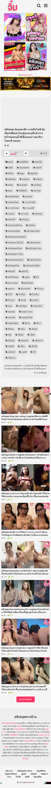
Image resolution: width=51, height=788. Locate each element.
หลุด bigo (22, 306)
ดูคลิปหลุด (28, 283)
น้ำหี (10, 294)
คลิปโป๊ (24, 271)
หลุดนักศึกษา (30, 741)
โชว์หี (18, 777)
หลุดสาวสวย (26, 312)
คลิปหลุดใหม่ (35, 260)
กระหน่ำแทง (13, 208)
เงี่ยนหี (34, 329)
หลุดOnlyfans (20, 729)
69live (10, 173)
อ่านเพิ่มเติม (41, 373)
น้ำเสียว (35, 294)
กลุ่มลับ (11, 214)
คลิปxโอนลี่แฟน (15, 225)
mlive (10, 185)
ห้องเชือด (38, 777)
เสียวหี (34, 346)
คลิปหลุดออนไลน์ (15, 260)
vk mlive (37, 185)
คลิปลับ (31, 225)
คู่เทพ (10, 162)
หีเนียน (11, 329)
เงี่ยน (22, 329)
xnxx (10, 191)
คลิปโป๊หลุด (13, 277)
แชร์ (44, 153)
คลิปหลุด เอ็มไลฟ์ (15, 242)
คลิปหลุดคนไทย (15, 248)
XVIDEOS (22, 191)
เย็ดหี (10, 168)
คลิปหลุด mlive (33, 231)
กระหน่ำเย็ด (30, 202)
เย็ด (9, 335)
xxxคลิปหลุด (13, 196)
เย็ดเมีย (11, 340)
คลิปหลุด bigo (14, 231)
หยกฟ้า (38, 168)
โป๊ (34, 352)
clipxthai (11, 179)
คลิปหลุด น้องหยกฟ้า (17, 237)
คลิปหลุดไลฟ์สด (32, 265)
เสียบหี (11, 346)
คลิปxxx (25, 219)
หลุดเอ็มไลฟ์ (26, 317)
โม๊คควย (11, 358)
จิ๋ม (37, 277)
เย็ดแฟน (24, 340)
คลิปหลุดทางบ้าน (24, 771)
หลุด (10, 306)
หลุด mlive (37, 306)
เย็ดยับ (20, 335)
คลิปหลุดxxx (34, 242)
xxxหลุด (28, 196)
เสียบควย (38, 340)
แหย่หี (23, 352)
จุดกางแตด (13, 283)
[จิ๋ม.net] (12, 6)
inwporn (25, 179)
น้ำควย (40, 289)
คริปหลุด (38, 214)
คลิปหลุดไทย (13, 265)
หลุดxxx (11, 312)
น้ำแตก (11, 300)
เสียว (22, 346)
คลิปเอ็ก (11, 271)
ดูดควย (11, 289)
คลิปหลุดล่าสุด (34, 248)
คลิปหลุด (5, 723)
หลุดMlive (23, 162)
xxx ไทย (36, 191)
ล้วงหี (23, 300)
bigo (22, 173)
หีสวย (27, 323)
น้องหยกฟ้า (24, 168)
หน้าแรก (9, 771)
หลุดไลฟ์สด (13, 323)
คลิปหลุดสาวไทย (15, 254)
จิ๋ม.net (25, 758)
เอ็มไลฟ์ (11, 352)
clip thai (33, 173)
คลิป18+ (11, 219)
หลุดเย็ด (38, 162)
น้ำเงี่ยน (21, 294)
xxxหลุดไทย (13, 202)
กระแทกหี (29, 208)
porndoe (23, 185)
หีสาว (38, 323)
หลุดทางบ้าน (43, 735)
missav (39, 179)
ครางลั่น (24, 214)
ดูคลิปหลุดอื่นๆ (25, 699)
